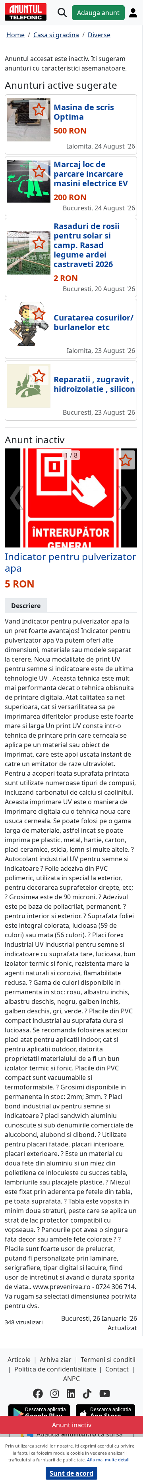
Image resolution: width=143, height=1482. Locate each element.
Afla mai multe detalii (109, 1460)
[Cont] (133, 13)
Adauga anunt (98, 12)
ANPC (71, 1378)
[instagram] (54, 1394)
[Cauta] (62, 13)
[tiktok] (87, 1394)
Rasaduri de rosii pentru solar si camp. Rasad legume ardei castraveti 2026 (87, 245)
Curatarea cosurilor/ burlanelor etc (93, 322)
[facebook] (38, 1394)
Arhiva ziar (56, 1359)
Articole (19, 1359)
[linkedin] (71, 1394)
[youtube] (104, 1394)
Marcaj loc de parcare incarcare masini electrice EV (91, 174)
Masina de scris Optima (84, 112)
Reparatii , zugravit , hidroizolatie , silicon (94, 384)
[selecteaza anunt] (38, 109)
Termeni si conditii (108, 1359)
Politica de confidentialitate (55, 1369)
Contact (117, 1369)
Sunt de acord (71, 1473)
